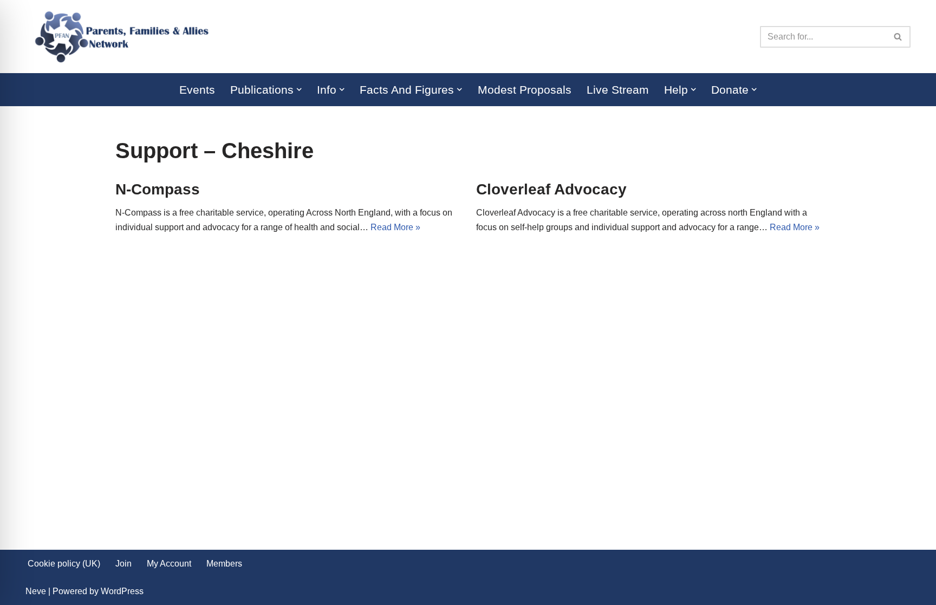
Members (224, 563)
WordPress (122, 591)
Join (123, 563)
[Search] (898, 37)
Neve (35, 591)
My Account (169, 563)
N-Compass (157, 189)
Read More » (395, 227)
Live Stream (618, 89)
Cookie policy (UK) (64, 563)
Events (197, 89)
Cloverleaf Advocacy (551, 189)
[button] (299, 89)
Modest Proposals (524, 89)
